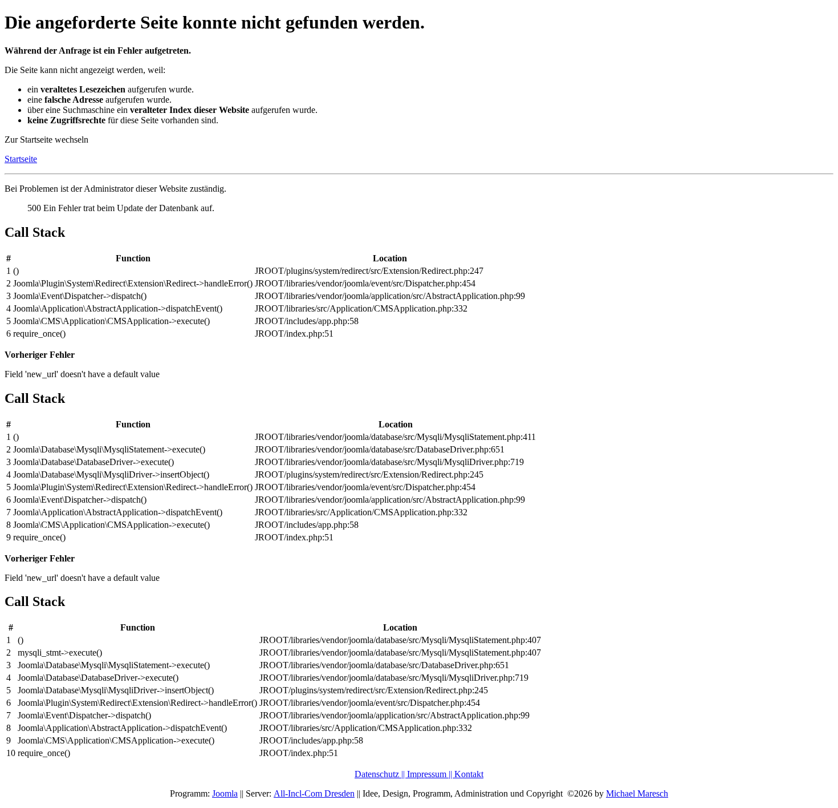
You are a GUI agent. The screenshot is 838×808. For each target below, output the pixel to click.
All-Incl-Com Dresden (314, 793)
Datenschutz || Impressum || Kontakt (419, 774)
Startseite (21, 159)
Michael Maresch (637, 793)
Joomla (225, 793)
